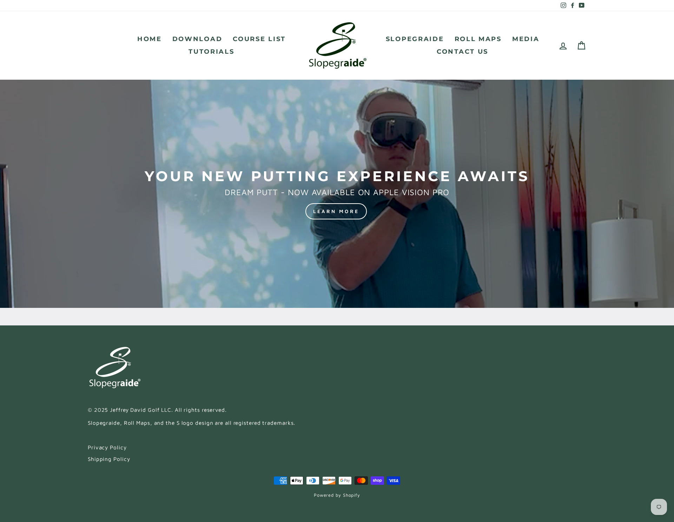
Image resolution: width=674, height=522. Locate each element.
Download (197, 39)
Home (149, 39)
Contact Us (462, 51)
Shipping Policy (109, 459)
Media (526, 39)
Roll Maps (478, 39)
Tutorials (211, 51)
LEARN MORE (336, 211)
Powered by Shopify (337, 495)
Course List (259, 39)
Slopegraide (415, 39)
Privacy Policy (107, 447)
